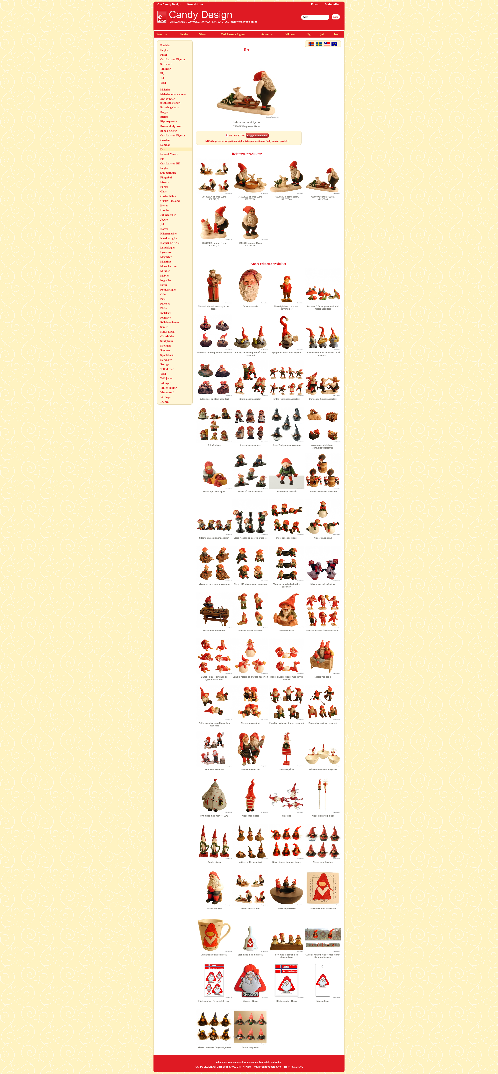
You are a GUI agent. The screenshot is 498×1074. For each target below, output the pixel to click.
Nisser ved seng (323, 677)
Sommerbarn (168, 173)
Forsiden (165, 45)
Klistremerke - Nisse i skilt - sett (214, 1001)
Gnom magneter (250, 1047)
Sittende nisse (286, 630)
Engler (184, 34)
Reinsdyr (165, 317)
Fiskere (164, 182)
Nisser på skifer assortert (250, 491)
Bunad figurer (168, 131)
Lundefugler (167, 247)
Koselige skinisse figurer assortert (286, 723)
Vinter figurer (168, 388)
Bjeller (164, 117)
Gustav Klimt (168, 196)
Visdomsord (167, 392)
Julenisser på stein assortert (214, 399)
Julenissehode (250, 306)
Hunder (164, 210)
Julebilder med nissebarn (323, 908)
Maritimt (165, 261)
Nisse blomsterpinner (323, 816)
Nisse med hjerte (250, 816)
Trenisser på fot (287, 769)
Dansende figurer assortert (323, 399)
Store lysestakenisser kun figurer (250, 538)
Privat (315, 4)
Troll (336, 34)
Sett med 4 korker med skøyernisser (286, 956)
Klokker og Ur (168, 238)
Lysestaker (166, 252)
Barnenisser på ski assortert (323, 723)
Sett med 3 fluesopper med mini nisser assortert (322, 307)
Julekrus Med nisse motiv (214, 955)
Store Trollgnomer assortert (287, 445)
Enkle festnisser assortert (287, 399)
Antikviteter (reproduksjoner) (170, 101)
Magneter (166, 257)
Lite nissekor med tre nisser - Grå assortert (323, 353)
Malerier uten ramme (173, 94)
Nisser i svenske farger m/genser (214, 1047)
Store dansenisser (250, 769)
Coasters (165, 140)
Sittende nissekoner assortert (214, 538)
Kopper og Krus (169, 243)
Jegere (164, 219)
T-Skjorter (166, 378)
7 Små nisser (214, 445)
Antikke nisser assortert (250, 630)
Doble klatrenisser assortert (323, 491)
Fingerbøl (166, 177)
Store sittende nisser (286, 538)
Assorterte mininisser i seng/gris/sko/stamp (322, 446)
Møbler (164, 275)
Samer (164, 327)
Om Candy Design (169, 4)
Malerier (165, 89)
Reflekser (165, 313)
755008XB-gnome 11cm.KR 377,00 (214, 244)
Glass (163, 191)
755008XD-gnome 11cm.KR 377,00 (323, 198)
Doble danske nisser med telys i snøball (286, 678)
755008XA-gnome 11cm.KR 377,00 (214, 198)
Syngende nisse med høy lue (286, 352)
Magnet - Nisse (250, 1001)
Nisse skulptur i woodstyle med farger (214, 307)
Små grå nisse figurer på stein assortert (250, 353)
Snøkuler (165, 345)
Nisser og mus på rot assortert (214, 584)
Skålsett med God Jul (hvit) (323, 769)
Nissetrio (286, 816)
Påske (163, 308)
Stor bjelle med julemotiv (250, 955)
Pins (162, 299)
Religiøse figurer (169, 322)
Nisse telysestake (286, 908)
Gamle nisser (214, 862)
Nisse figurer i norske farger (286, 862)
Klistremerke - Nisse (286, 1001)
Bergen (164, 112)
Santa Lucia (167, 331)
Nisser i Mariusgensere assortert (250, 584)
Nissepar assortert (250, 723)
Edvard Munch (169, 154)
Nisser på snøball (323, 538)
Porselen (165, 303)
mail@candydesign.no (244, 21)
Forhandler (332, 4)
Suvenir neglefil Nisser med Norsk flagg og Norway (322, 956)
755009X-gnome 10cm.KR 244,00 (250, 244)
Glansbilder (167, 336)
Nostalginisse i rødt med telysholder (286, 307)
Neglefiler (165, 280)
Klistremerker (168, 233)
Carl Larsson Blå (170, 163)
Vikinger (290, 34)
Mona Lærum (168, 266)
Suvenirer (267, 34)
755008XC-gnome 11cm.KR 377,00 (286, 198)
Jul (322, 34)
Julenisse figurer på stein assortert (214, 352)
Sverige (164, 364)
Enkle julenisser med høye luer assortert (214, 724)
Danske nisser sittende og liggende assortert (214, 678)
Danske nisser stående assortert (322, 630)
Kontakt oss (195, 4)
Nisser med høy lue (323, 862)
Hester (164, 205)
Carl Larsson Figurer (233, 34)
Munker (165, 271)
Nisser (202, 34)
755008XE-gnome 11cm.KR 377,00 (250, 198)
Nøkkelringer (168, 289)
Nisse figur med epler (214, 491)
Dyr (162, 149)
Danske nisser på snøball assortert (250, 677)
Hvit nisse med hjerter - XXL (214, 816)
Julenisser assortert (250, 908)
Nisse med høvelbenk (214, 630)
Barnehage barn (169, 107)
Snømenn (165, 350)
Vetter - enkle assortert (250, 862)
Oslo (163, 294)
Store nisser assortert (250, 399)
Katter (164, 229)
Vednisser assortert (214, 769)
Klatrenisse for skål (286, 491)
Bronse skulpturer (170, 126)
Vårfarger (166, 397)
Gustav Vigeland (170, 201)
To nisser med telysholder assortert (286, 585)
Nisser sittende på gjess (322, 584)
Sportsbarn (167, 355)
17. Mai (164, 402)
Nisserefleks (323, 1001)
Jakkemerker (168, 215)
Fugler (164, 187)
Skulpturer (166, 341)
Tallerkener (167, 369)
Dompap (165, 145)
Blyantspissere (168, 121)
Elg (308, 34)
